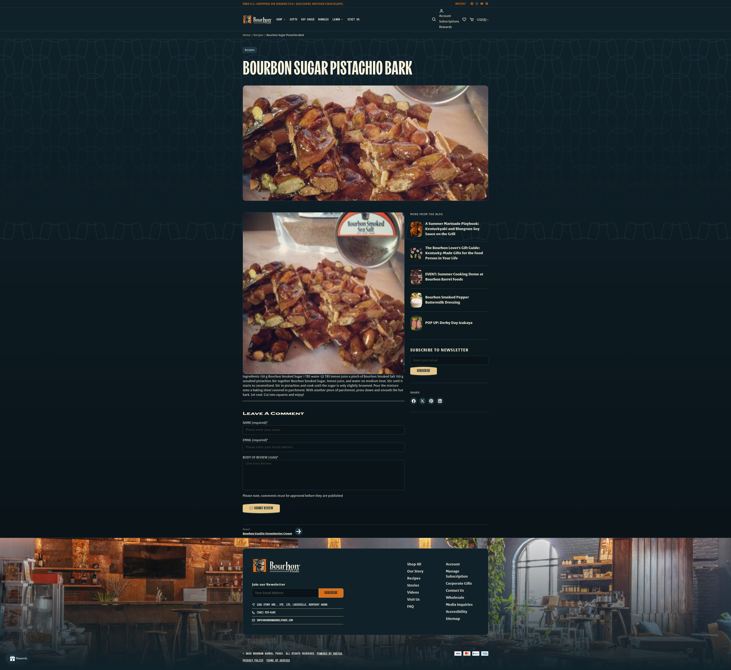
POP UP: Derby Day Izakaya (448, 323)
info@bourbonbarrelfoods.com (275, 620)
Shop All (414, 564)
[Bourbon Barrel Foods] (257, 19)
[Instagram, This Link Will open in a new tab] (476, 3)
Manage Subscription (457, 574)
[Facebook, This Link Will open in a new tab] (471, 3)
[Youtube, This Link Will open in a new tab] (481, 3)
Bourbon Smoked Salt (379, 376)
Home (247, 35)
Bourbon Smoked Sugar (285, 376)
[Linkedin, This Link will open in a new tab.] (440, 401)
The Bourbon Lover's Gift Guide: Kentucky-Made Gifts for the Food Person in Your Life (454, 253)
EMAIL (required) (255, 440)
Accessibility (456, 611)
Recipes (258, 35)
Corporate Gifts (459, 583)
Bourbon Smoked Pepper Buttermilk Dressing (447, 299)
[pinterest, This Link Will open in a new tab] (486, 3)
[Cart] (471, 19)
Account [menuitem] (445, 16)
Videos (413, 592)
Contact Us (455, 590)
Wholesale (460, 3)
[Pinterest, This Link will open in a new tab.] (431, 401)
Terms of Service (278, 660)
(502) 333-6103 (266, 612)
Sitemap (453, 618)
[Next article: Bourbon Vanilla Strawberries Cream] (298, 531)
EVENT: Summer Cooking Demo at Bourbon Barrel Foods (454, 276)
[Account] (449, 11)
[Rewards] (18, 658)
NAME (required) (255, 423)
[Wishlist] (464, 19)
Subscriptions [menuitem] (449, 21)
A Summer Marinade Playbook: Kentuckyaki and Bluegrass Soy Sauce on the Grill (452, 229)
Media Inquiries (459, 604)
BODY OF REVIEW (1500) (260, 457)
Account (453, 564)
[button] (434, 19)
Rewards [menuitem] (445, 27)
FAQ (410, 606)
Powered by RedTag (329, 653)
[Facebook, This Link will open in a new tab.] (413, 401)
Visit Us (413, 599)
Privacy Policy (253, 660)
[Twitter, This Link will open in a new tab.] (422, 401)
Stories (413, 585)
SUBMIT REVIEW (263, 508)
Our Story (415, 571)
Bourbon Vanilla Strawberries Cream (267, 533)
